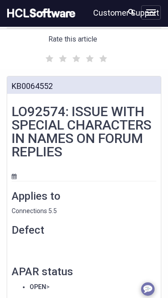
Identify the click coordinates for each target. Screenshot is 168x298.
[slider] (75, 57)
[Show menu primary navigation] (151, 12)
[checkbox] (48, 56)
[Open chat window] (148, 289)
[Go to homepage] (39, 13)
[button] (131, 11)
